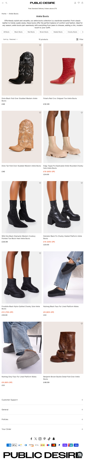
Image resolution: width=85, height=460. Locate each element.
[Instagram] (40, 438)
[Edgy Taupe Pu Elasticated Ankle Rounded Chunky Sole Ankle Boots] (63, 137)
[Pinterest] (44, 438)
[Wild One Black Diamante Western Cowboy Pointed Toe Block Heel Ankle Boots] (22, 207)
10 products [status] (43, 39)
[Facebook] (31, 438)
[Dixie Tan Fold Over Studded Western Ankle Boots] (22, 137)
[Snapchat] (53, 438)
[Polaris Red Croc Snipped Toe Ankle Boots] (63, 69)
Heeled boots (58, 32)
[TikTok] (49, 438)
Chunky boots (72, 32)
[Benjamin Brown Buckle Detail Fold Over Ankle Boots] (63, 348)
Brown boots (44, 32)
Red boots (31, 32)
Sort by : (9, 39)
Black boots (18, 32)
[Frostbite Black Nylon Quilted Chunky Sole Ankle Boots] (22, 277)
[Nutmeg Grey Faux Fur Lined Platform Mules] (22, 348)
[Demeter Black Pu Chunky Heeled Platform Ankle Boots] (63, 207)
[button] (3, 2)
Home (4, 14)
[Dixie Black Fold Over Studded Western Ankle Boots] (22, 69)
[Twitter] (35, 439)
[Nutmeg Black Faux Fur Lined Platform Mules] (63, 277)
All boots (6, 32)
